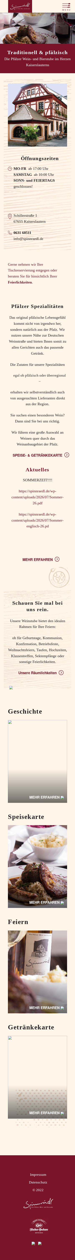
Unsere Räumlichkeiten (37, 672)
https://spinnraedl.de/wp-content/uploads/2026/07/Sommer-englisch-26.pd (37, 520)
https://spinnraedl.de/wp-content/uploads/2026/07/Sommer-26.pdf (37, 497)
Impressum (38, 1175)
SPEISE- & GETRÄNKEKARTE (37, 455)
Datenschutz (38, 1182)
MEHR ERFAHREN (37, 559)
